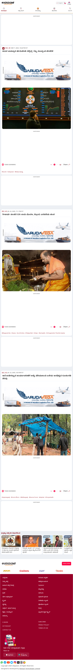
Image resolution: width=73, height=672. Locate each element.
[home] (8, 3)
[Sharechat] (24, 662)
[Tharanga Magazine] (6, 571)
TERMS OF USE (43, 628)
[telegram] (11, 662)
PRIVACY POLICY (43, 625)
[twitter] (18, 662)
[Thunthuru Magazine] (59, 571)
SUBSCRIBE (66, 564)
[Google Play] (23, 655)
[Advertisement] (36, 31)
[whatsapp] (1, 662)
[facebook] (5, 662)
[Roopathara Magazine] (24, 571)
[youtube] (8, 662)
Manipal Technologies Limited (29, 669)
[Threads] (21, 662)
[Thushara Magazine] (41, 571)
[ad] (37, 70)
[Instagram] (15, 662)
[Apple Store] (10, 655)
